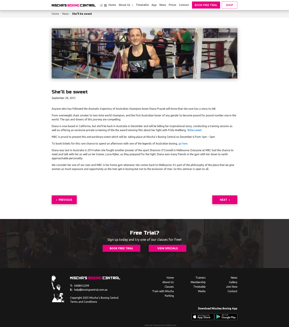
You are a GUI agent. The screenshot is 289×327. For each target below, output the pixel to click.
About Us (125, 4)
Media (202, 291)
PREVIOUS (65, 199)
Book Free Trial (206, 5)
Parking (169, 295)
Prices (172, 4)
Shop (229, 5)
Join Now (231, 286)
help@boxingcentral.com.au (89, 289)
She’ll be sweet (82, 13)
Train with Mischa (163, 291)
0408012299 (79, 285)
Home (112, 4)
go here (182, 143)
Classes (169, 286)
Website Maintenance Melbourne (160, 325)
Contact (184, 4)
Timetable (142, 4)
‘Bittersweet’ (194, 130)
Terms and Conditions (83, 301)
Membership (198, 282)
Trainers (201, 277)
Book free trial (121, 248)
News (162, 4)
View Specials (167, 248)
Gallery (233, 282)
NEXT (223, 199)
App (154, 4)
